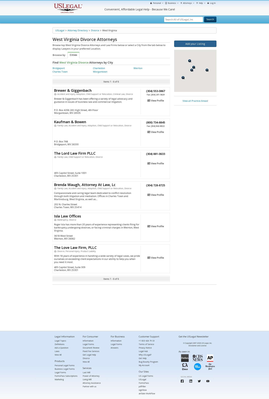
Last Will (86, 372)
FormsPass (144, 383)
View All (58, 354)
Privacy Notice (145, 347)
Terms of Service (146, 344)
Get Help (143, 358)
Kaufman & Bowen (70, 121)
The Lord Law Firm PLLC (75, 153)
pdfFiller (142, 386)
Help (200, 3)
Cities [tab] (73, 55)
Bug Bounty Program (148, 361)
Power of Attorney (91, 376)
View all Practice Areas (195, 100)
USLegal (59, 30)
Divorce (95, 30)
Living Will (87, 379)
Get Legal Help (89, 354)
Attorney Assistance (92, 383)
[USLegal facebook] (182, 381)
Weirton (138, 68)
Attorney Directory (78, 30)
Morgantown (100, 71)
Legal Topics (60, 340)
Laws (57, 351)
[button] (189, 60)
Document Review (91, 347)
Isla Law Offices (67, 216)
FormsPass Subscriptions (66, 376)
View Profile (157, 100)
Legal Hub (143, 351)
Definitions (59, 344)
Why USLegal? (145, 354)
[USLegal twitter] (199, 381)
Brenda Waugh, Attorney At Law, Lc (85, 184)
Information (88, 340)
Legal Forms (60, 372)
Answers (114, 347)
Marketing (59, 379)
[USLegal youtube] (207, 381)
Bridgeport (59, 68)
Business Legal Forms (65, 369)
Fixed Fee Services (91, 351)
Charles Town (60, 71)
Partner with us (89, 386)
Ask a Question (61, 347)
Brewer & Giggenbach (73, 90)
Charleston (99, 68)
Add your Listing (195, 43)
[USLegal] (68, 3)
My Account (144, 365)
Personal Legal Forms (65, 365)
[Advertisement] (195, 125)
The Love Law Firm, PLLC (75, 247)
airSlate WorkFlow (147, 393)
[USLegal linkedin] (190, 381)
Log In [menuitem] (212, 3)
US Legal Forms (146, 376)
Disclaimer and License (198, 346)
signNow (143, 390)
